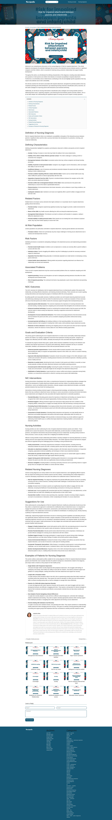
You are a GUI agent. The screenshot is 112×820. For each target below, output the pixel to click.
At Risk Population (33, 107)
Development (69, 752)
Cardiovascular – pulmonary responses (75, 740)
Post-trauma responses (71, 790)
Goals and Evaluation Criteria (35, 116)
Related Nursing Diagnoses (35, 122)
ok (67, 784)
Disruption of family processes (32, 639)
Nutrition (68, 782)
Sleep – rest (69, 810)
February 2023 (49, 748)
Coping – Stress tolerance (72, 747)
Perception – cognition (71, 785)
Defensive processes (71, 751)
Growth (68, 762)
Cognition (68, 742)
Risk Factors (31, 109)
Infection (68, 772)
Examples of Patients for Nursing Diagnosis (38, 126)
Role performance (70, 795)
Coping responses (70, 748)
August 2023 (49, 740)
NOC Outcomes (32, 114)
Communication (70, 745)
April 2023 (48, 745)
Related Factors (32, 105)
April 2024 (48, 732)
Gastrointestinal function (71, 761)
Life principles (69, 775)
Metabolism (69, 777)
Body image (69, 738)
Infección (68, 771)
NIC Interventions (32, 118)
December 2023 (49, 734)
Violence (68, 817)
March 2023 (48, 747)
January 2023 (49, 750)
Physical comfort (70, 787)
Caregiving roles (70, 741)
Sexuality (68, 808)
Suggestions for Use (33, 124)
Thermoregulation (70, 812)
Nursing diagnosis (82, 1)
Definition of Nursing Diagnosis (36, 101)
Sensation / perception (71, 805)
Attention (68, 735)
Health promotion (70, 768)
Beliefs (68, 737)
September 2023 (49, 738)
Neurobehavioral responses (72, 778)
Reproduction (69, 792)
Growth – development (71, 764)
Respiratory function (71, 794)
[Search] (57, 2)
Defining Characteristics (34, 103)
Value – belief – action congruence (74, 815)
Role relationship (70, 797)
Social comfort (69, 811)
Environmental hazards (71, 758)
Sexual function (70, 807)
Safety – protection (70, 798)
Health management (71, 767)
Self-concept (69, 801)
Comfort (68, 744)
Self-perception (70, 804)
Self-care (68, 800)
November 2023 (49, 735)
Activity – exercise (70, 732)
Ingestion (68, 774)
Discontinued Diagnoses (71, 754)
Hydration (69, 770)
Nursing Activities (32, 120)
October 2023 (49, 737)
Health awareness (70, 765)
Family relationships (71, 760)
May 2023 (48, 744)
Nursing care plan (72, 1)
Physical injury (69, 788)
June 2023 (48, 742)
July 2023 (48, 741)
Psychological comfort (71, 791)
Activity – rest (69, 734)
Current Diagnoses (70, 750)
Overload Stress (82, 639)
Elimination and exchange (72, 755)
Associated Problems (33, 112)
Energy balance (70, 757)
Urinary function (70, 814)
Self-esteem (69, 802)
